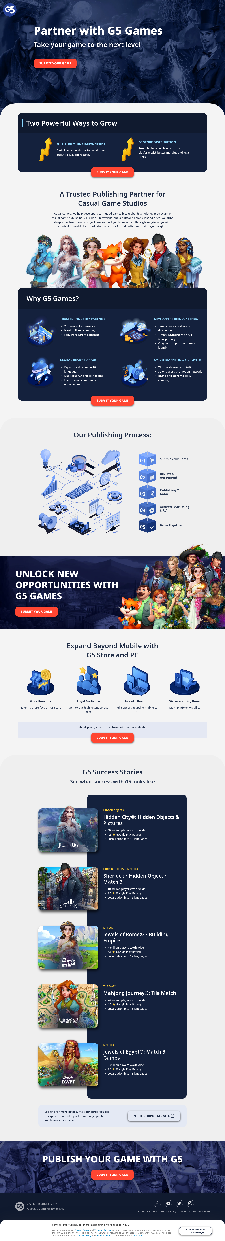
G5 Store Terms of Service (195, 1211)
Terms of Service (147, 1211)
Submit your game (55, 63)
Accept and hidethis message (195, 1231)
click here (137, 1235)
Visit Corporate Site (152, 1116)
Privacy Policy (168, 1211)
